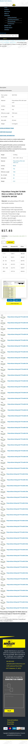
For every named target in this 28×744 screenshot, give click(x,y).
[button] (15, 16)
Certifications (11, 23)
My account (7, 11)
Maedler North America (6, 1)
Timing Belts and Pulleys (9, 40)
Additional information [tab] (6, 90)
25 (13, 178)
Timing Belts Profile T (8, 620)
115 (14, 175)
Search (5, 38)
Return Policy (10, 724)
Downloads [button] (7, 15)
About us (6, 13)
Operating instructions (13, 19)
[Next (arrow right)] (10, 743)
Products (6, 9)
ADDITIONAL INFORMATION (7, 135)
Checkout (6, 29)
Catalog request (8, 27)
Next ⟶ (17, 300)
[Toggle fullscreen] (10, 741)
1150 (14, 172)
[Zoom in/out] (3, 741)
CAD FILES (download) (6, 132)
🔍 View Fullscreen (14, 303)
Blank (14, 165)
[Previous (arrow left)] (3, 743)
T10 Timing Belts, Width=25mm (9, 42)
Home (5, 7)
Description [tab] (3, 87)
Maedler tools (7, 25)
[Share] (16, 741)
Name (6, 685)
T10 (14, 168)
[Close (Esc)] (23, 741)
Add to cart (10, 242)
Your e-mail (7, 689)
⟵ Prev (10, 300)
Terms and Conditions (12, 720)
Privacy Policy (10, 722)
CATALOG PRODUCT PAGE (7, 128)
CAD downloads (11, 21)
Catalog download (12, 17)
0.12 (14, 181)
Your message (7, 693)
